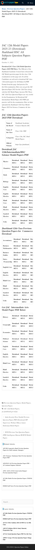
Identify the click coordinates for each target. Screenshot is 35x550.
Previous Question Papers (16, 9)
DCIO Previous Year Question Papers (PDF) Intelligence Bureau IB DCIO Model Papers (17, 435)
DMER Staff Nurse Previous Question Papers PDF (17, 486)
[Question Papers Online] (10, 3)
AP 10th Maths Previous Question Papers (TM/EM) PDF (17, 479)
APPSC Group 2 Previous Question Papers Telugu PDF (17, 539)
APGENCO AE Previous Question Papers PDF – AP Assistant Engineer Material (16, 464)
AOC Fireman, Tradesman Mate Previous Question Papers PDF (17, 457)
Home (4, 9)
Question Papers (7, 406)
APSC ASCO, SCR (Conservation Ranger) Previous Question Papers (15, 472)
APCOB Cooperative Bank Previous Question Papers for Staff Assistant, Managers (16, 449)
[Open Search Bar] (22, 3)
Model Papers (26, 403)
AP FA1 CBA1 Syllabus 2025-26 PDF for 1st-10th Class (17, 524)
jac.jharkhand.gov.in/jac (10, 411)
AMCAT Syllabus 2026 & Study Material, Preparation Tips (15, 529)
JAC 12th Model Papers (11, 409)
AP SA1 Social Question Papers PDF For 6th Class (17, 534)
